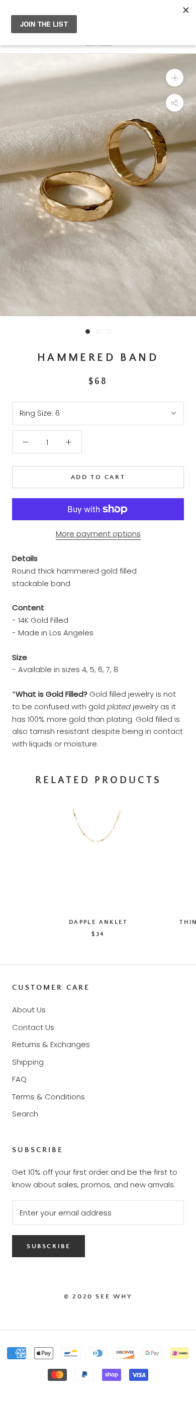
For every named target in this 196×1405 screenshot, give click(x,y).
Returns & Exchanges (51, 1044)
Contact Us (33, 1027)
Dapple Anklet (98, 922)
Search (25, 1113)
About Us (29, 1009)
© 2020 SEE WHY (98, 1296)
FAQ (19, 1079)
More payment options (98, 533)
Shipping (28, 1062)
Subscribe (48, 1246)
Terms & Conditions (48, 1096)
